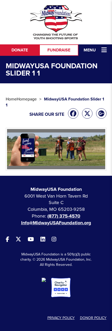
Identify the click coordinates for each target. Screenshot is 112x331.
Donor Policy (93, 318)
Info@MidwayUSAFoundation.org (56, 223)
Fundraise (58, 50)
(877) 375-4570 (63, 216)
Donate (19, 50)
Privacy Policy (61, 318)
